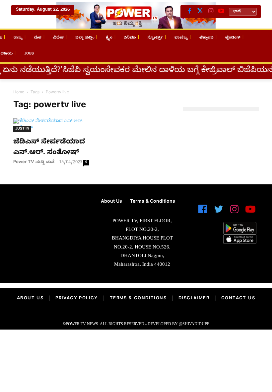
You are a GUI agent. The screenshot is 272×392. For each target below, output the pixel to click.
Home (18, 92)
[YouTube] (221, 12)
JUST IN (22, 129)
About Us (30, 299)
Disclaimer (193, 299)
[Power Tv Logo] (136, 15)
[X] (200, 12)
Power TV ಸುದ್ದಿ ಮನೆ (33, 162)
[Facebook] (189, 12)
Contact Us (238, 299)
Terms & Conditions (138, 299)
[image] (45, 216)
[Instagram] (211, 12)
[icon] (203, 212)
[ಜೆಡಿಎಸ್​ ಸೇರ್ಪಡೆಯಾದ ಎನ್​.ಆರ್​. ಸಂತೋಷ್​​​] (51, 125)
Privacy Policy (76, 299)
